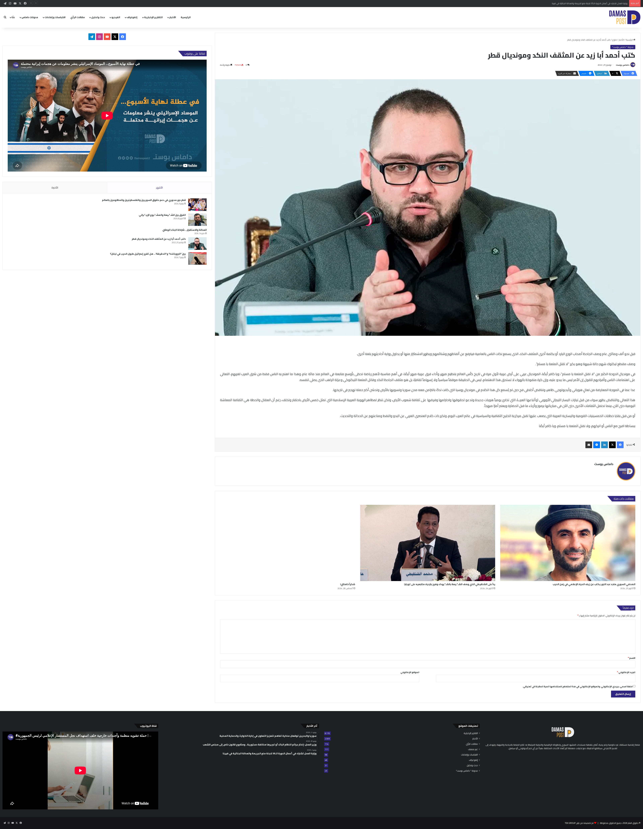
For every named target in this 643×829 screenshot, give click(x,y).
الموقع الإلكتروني (409, 672)
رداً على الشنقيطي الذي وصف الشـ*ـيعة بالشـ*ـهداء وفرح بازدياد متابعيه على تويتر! (449, 584)
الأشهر (159, 187)
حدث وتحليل (98, 17)
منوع (614, 40)
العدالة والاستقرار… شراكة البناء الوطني (184, 230)
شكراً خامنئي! (347, 584)
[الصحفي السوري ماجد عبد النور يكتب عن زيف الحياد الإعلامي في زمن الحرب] (567, 543)
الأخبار (172, 17)
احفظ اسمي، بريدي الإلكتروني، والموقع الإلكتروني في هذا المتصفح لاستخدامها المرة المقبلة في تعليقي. (577, 686)
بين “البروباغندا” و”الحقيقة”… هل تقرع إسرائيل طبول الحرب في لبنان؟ (148, 254)
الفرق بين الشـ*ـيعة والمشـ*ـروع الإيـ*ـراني (162, 215)
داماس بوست (622, 65)
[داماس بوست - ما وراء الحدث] (624, 17)
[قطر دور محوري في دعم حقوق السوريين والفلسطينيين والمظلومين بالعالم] (197, 204)
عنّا (13, 17)
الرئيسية (186, 17)
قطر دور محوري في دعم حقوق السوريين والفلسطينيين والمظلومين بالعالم (144, 200)
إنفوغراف (132, 17)
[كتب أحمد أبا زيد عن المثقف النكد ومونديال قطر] (197, 243)
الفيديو (116, 17)
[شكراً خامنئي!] (287, 543)
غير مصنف (473, 749)
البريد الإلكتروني (626, 672)
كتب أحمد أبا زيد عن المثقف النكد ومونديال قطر (159, 239)
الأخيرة (55, 187)
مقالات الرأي (77, 17)
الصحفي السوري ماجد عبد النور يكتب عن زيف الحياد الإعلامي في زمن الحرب (594, 584)
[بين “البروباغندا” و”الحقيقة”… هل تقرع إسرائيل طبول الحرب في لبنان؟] (197, 258)
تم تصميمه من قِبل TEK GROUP (579, 823)
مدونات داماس (30, 17)
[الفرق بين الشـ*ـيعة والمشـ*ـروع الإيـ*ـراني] (197, 219)
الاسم (631, 658)
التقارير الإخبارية (153, 17)
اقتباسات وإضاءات (55, 17)
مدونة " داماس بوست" (622, 47)
